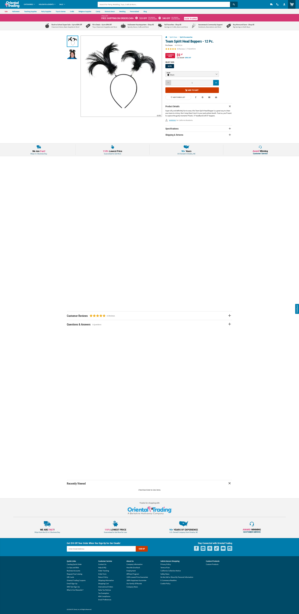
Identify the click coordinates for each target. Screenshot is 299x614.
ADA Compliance (104, 596)
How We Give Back (133, 567)
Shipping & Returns (174, 134)
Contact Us (102, 564)
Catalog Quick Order (74, 564)
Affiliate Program (132, 574)
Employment (131, 571)
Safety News (164, 574)
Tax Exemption (103, 593)
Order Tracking (103, 571)
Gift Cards (70, 577)
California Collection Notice (170, 571)
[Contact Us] (277, 4)
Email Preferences (104, 599)
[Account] (284, 4)
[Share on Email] (209, 97)
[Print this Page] (216, 97)
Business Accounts (73, 571)
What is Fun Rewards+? (75, 590)
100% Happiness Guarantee (136, 580)
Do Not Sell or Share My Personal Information (176, 577)
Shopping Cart (103, 583)
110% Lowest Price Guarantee (137, 577)
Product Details (172, 106)
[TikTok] (216, 548)
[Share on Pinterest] (202, 97)
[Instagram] (229, 548)
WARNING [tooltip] (172, 120)
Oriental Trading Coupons (76, 580)
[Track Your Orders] (271, 4)
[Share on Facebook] (196, 97)
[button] (121, 76)
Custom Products (212, 564)
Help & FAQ (102, 567)
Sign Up (142, 549)
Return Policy (103, 577)
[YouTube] (223, 548)
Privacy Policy (165, 564)
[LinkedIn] (203, 548)
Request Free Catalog (74, 574)
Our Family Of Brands (134, 583)
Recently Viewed (76, 483)
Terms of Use (165, 567)
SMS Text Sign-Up (73, 587)
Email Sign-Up (72, 583)
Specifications (172, 128)
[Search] (234, 4)
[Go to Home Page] (166, 37)
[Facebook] (196, 548)
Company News (132, 587)
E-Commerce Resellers (168, 580)
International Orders (105, 587)
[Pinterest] (209, 548)
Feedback (297, 309)
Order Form (102, 574)
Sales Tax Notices (104, 590)
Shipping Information (106, 580)
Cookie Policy (165, 583)
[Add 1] (216, 82)
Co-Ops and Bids (73, 567)
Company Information (134, 564)
